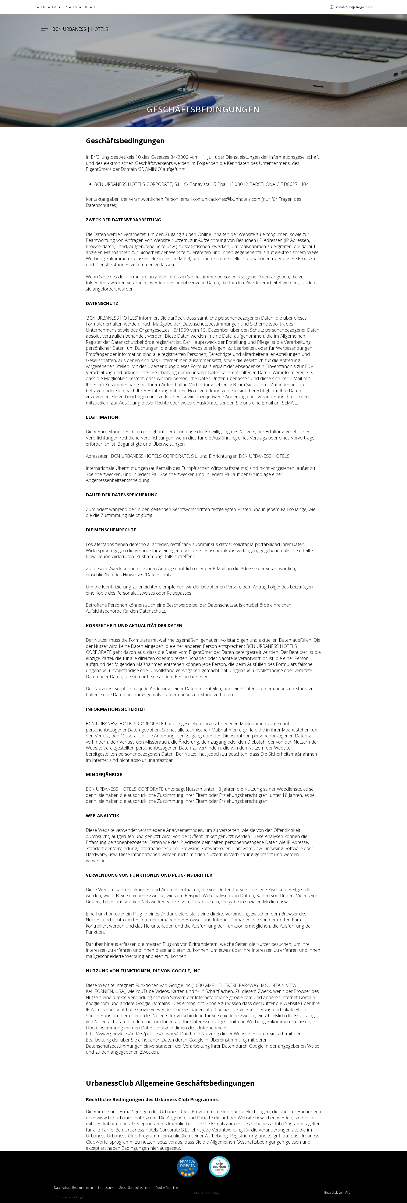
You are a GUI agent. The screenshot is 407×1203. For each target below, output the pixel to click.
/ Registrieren (364, 7)
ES (75, 7)
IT (95, 7)
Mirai (347, 1192)
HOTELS (80, 29)
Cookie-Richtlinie (166, 1188)
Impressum (106, 1188)
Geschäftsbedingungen (134, 1188)
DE (85, 7)
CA (54, 7)
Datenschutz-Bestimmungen (73, 1188)
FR (65, 7)
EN (43, 7)
